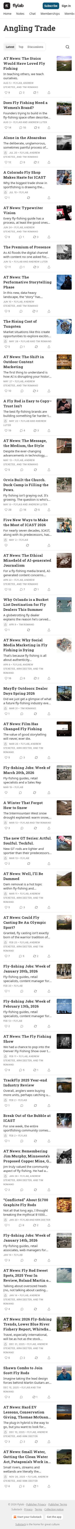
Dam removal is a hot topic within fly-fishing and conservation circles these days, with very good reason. (26, 886)
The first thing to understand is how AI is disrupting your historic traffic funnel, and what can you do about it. (27, 374)
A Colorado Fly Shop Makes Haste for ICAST (24, 175)
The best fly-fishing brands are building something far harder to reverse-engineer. (26, 413)
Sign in (66, 6)
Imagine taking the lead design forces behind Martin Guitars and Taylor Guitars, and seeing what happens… (27, 1380)
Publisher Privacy (36, 1504)
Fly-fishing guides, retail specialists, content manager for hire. (26, 979)
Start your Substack (29, 1517)
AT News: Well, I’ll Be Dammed (23, 876)
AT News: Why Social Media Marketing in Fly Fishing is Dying (25, 645)
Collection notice (54, 1509)
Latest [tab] (10, 47)
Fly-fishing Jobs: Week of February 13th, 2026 (26, 1004)
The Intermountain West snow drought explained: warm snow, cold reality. (26, 815)
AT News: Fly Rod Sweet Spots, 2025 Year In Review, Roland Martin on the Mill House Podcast (27, 1275)
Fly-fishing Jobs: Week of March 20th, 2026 (26, 770)
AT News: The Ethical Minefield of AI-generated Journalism (27, 560)
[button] (7, 13)
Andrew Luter (37, 122)
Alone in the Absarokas (24, 137)
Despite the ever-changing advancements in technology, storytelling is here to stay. (24, 453)
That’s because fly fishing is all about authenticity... (24, 657)
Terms (38, 1509)
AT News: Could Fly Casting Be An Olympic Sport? (24, 922)
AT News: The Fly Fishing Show (27, 1039)
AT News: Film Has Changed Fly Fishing (22, 726)
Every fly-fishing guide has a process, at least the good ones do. (25, 220)
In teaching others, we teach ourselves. (23, 76)
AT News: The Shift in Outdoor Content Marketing (23, 361)
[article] (37, 75)
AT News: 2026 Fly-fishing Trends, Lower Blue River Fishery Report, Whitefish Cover (27, 1324)
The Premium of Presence (27, 247)
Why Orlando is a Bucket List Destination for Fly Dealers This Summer (26, 604)
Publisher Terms (57, 1504)
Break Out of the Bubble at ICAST (27, 1118)
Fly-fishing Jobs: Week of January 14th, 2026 (26, 1238)
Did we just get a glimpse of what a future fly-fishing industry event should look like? (27, 701)
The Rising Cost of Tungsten (20, 324)
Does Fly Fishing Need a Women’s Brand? (25, 105)
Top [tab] (21, 47)
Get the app (54, 1517)
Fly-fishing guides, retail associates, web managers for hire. (24, 1248)
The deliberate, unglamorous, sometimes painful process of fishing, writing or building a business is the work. (24, 145)
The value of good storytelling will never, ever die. (24, 736)
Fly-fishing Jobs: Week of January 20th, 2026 (26, 969)
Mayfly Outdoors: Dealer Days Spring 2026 (25, 691)
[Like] (6, 545)
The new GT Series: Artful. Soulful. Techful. (27, 841)
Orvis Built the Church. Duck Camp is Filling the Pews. (26, 484)
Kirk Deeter (24, 668)
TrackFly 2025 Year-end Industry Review (25, 1082)
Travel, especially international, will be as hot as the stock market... (25, 1337)
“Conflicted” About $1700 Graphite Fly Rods (25, 1202)
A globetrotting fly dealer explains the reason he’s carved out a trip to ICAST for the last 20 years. (26, 617)
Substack (20, 1524)
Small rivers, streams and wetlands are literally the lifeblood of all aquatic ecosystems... (21, 1469)
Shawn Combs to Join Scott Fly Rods (22, 1370)
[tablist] (24, 47)
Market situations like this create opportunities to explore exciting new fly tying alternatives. (26, 334)
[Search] (67, 47)
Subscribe (51, 6)
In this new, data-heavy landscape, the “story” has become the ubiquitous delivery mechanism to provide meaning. (26, 294)
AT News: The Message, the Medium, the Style (25, 443)
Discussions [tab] (35, 47)
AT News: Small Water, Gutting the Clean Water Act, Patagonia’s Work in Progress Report (25, 1456)
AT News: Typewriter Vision (23, 210)
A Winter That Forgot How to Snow (23, 805)
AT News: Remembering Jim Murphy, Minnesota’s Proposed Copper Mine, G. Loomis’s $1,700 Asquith (26, 1156)
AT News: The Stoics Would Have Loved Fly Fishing (24, 63)
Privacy (28, 1509)
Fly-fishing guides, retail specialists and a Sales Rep (22, 780)
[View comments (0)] (21, 311)
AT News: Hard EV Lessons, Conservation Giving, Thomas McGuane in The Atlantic (26, 1412)
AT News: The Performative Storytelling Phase (27, 282)
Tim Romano (30, 87)
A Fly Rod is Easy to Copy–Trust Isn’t (27, 403)
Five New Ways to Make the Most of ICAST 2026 (25, 522)
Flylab (17, 83)
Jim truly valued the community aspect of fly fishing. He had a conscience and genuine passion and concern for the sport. (26, 1168)
